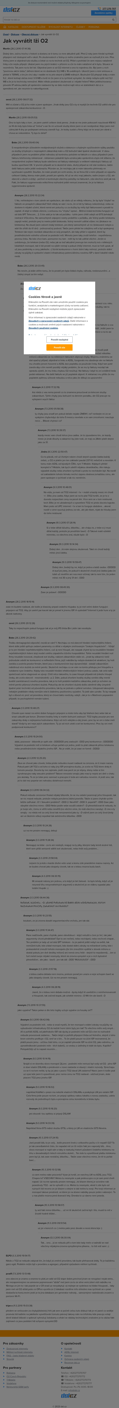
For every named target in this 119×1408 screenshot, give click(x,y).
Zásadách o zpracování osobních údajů (49, 321)
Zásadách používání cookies (43, 328)
